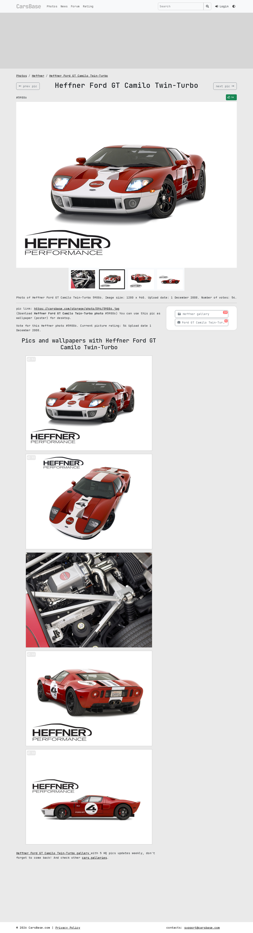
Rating (88, 6)
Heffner (38, 76)
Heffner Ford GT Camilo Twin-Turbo (78, 76)
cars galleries (94, 857)
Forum (75, 6)
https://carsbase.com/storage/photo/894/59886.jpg (76, 308)
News (64, 6)
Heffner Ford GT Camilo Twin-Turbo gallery (53, 853)
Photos (52, 6)
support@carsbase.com (202, 927)
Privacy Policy (67, 927)
